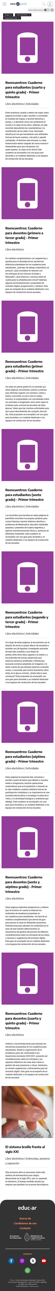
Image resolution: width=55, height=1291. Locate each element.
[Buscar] (44, 4)
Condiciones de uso (25, 1223)
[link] (50, 4)
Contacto (25, 1228)
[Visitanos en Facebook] (11, 1261)
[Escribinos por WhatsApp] (27, 1270)
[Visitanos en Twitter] (33, 1261)
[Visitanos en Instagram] (22, 1261)
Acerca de (25, 1218)
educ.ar (13, 1280)
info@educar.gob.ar (34, 1286)
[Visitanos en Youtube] (44, 1261)
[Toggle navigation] (2, 1)
